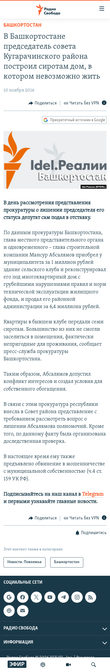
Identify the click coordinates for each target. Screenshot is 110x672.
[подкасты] (43, 664)
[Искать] (93, 664)
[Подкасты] (9, 610)
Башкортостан (22, 25)
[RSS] (90, 597)
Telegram (93, 494)
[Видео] (68, 664)
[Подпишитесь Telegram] (63, 597)
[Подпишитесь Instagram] (76, 597)
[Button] (42, 103)
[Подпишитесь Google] (9, 597)
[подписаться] (22, 610)
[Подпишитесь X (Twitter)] (36, 597)
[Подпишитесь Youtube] (49, 597)
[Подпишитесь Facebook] (22, 597)
